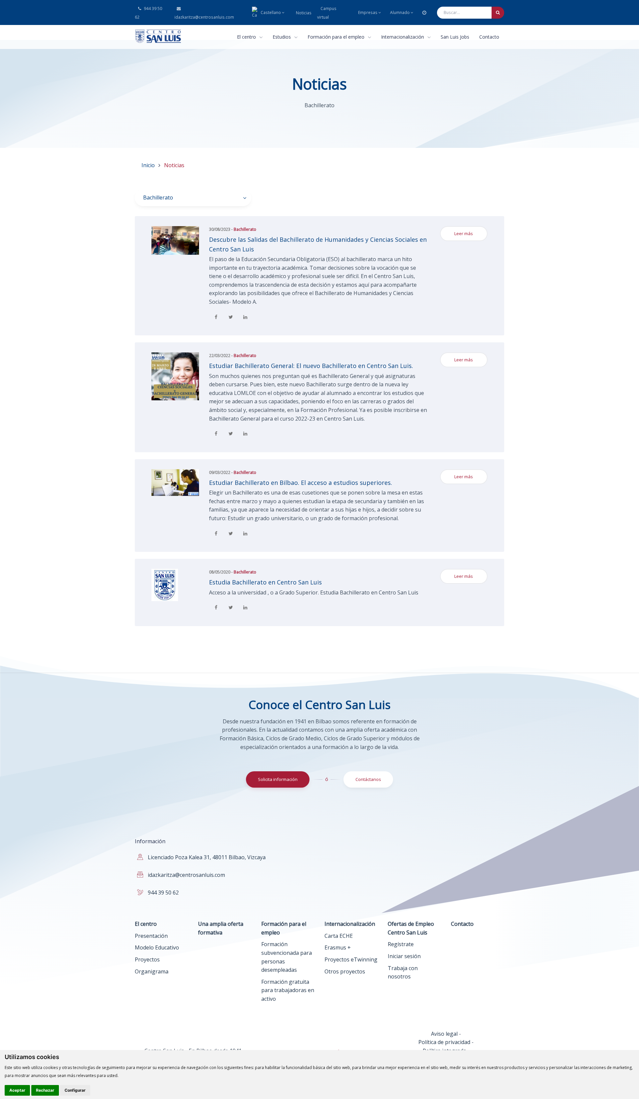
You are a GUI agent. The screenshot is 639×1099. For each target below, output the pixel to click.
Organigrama (151, 971)
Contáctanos (368, 779)
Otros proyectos (344, 971)
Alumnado (400, 12)
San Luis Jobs (455, 37)
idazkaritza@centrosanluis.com (203, 17)
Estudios (282, 37)
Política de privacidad (444, 1042)
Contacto (489, 37)
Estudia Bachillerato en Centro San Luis (265, 582)
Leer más (463, 233)
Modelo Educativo (157, 947)
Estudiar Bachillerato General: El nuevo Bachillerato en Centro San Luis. (311, 366)
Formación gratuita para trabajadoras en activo (287, 990)
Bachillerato (245, 229)
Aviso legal (444, 1033)
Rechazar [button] (45, 1090)
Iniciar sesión (404, 956)
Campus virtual (326, 13)
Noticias (304, 13)
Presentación (151, 935)
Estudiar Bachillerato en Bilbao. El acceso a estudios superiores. (300, 483)
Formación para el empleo (337, 37)
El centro (247, 37)
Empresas (367, 12)
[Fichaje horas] (424, 12)
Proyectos (147, 959)
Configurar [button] (75, 1090)
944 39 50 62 (148, 13)
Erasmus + (337, 947)
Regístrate (401, 944)
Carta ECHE (338, 935)
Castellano (271, 12)
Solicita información (278, 779)
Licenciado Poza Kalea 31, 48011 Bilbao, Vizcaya (207, 857)
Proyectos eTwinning (350, 959)
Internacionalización (403, 37)
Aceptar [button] (17, 1090)
